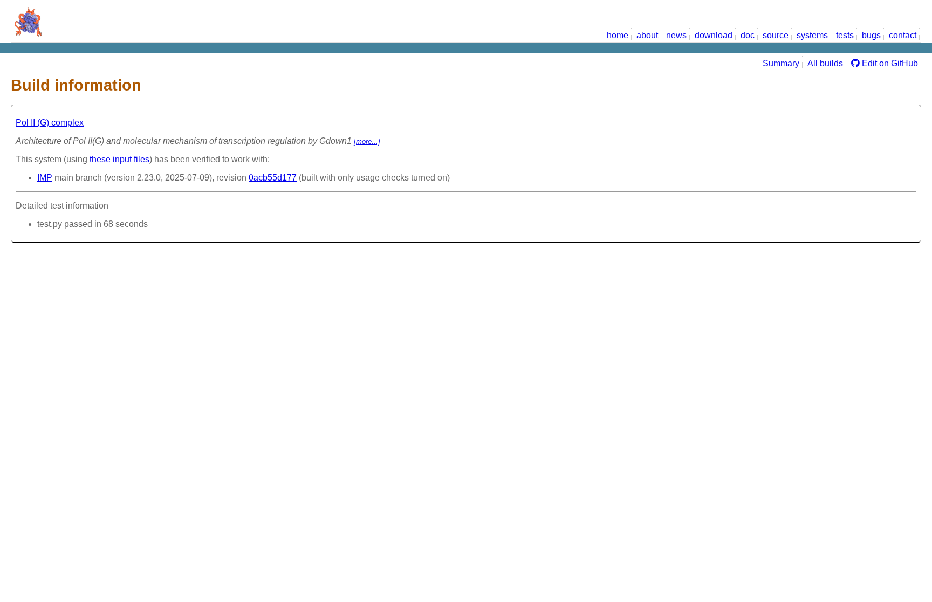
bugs (871, 35)
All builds (825, 63)
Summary (781, 63)
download (713, 35)
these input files (119, 159)
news (676, 35)
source (776, 35)
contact (902, 35)
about (647, 35)
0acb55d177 (273, 177)
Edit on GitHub (889, 63)
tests (845, 35)
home (617, 35)
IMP (44, 177)
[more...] (367, 141)
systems (812, 35)
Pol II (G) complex (50, 122)
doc (748, 35)
